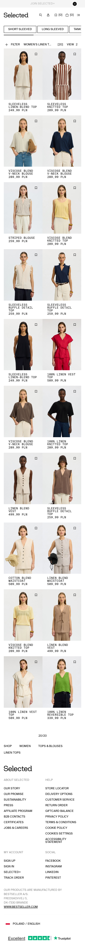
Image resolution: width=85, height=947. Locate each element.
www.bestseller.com (21, 906)
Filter (15, 44)
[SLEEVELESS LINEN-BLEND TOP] (23, 74)
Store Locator (57, 788)
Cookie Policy (56, 827)
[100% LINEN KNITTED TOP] (61, 411)
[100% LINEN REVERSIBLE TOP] (61, 682)
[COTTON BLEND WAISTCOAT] (23, 548)
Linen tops (12, 752)
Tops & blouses (50, 746)
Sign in (9, 866)
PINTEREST (53, 877)
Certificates (14, 822)
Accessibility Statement (55, 841)
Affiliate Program (18, 811)
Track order (14, 877)
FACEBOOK (53, 860)
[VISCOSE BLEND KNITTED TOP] (61, 208)
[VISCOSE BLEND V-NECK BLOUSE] (23, 141)
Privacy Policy (56, 816)
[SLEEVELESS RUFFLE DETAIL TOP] (23, 275)
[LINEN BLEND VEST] (23, 478)
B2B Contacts (14, 816)
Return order (56, 805)
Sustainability (15, 799)
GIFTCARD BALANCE (59, 811)
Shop (8, 746)
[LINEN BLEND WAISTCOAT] (61, 548)
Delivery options (58, 794)
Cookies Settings (59, 833)
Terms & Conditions (60, 822)
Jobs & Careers (16, 827)
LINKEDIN (52, 872)
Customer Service (60, 799)
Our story (12, 788)
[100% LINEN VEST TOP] (61, 344)
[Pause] (74, 4)
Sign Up (9, 860)
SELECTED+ (12, 872)
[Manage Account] (48, 15)
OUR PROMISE (14, 794)
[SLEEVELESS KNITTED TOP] (61, 74)
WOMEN (25, 746)
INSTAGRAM (53, 866)
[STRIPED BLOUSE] (23, 208)
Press (8, 805)
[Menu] (78, 15)
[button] (23, 74)
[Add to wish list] (36, 54)
